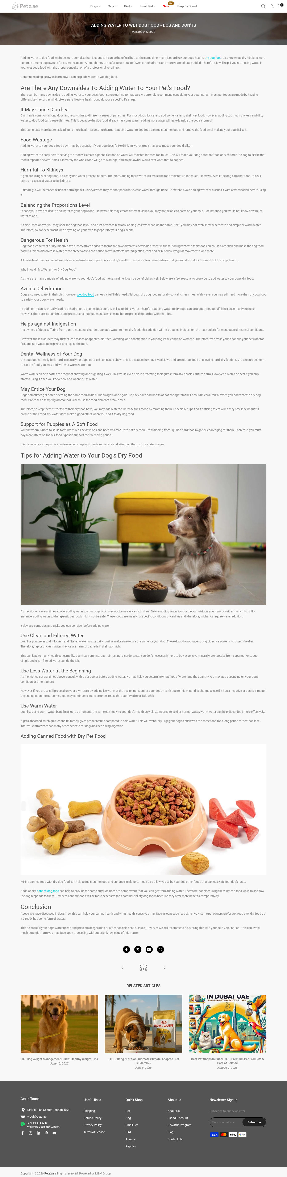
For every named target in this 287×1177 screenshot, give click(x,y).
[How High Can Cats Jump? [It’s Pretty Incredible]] (164, 968)
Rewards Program (179, 1125)
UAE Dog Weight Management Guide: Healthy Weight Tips (59, 1059)
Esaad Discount (178, 1118)
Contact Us (175, 1139)
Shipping (89, 1111)
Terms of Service (94, 1132)
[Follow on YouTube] (54, 1133)
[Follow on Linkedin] (38, 1133)
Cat (128, 1111)
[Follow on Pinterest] (46, 1133)
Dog (128, 1118)
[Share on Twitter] (137, 949)
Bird (127, 6)
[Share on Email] (149, 949)
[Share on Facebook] (126, 949)
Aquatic (131, 1139)
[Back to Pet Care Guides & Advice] (143, 968)
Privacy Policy (93, 1125)
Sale (167, 6)
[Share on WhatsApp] (160, 949)
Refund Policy (92, 1118)
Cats (111, 6)
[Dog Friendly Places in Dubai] (122, 968)
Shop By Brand (186, 6)
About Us (174, 1111)
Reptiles (131, 1146)
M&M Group (103, 1173)
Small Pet (146, 6)
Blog (171, 1132)
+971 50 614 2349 (36, 1122)
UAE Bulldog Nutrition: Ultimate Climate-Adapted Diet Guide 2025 (143, 1061)
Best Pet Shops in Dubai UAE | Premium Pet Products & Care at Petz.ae (227, 1061)
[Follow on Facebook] (22, 1133)
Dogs (94, 6)
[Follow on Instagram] (30, 1133)
